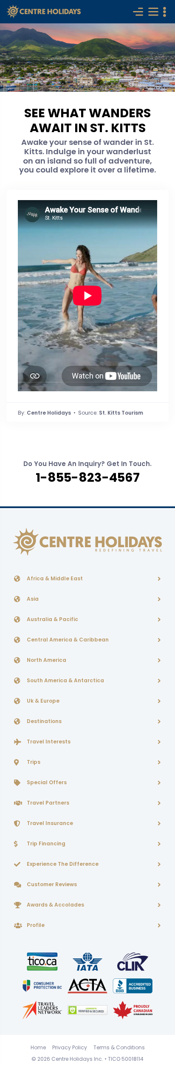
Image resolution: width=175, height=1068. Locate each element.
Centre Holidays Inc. (77, 1058)
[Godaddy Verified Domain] (87, 1009)
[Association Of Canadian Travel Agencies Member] (87, 985)
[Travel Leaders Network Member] (42, 1009)
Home (38, 1047)
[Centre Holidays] (43, 11)
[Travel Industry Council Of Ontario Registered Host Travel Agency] (42, 961)
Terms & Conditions (119, 1047)
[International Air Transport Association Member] (87, 961)
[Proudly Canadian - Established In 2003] (133, 1009)
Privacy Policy (69, 1047)
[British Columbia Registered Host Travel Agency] (42, 985)
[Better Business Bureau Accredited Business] (133, 985)
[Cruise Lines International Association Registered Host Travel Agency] (133, 961)
